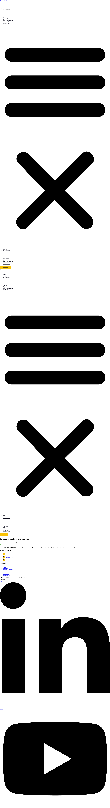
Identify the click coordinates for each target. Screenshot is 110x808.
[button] (55, 135)
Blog (4, 19)
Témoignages (6, 18)
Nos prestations (6, 9)
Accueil (4, 7)
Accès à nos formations (8, 20)
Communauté (6, 22)
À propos (5, 8)
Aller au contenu (3, 0)
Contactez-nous (6, 23)
